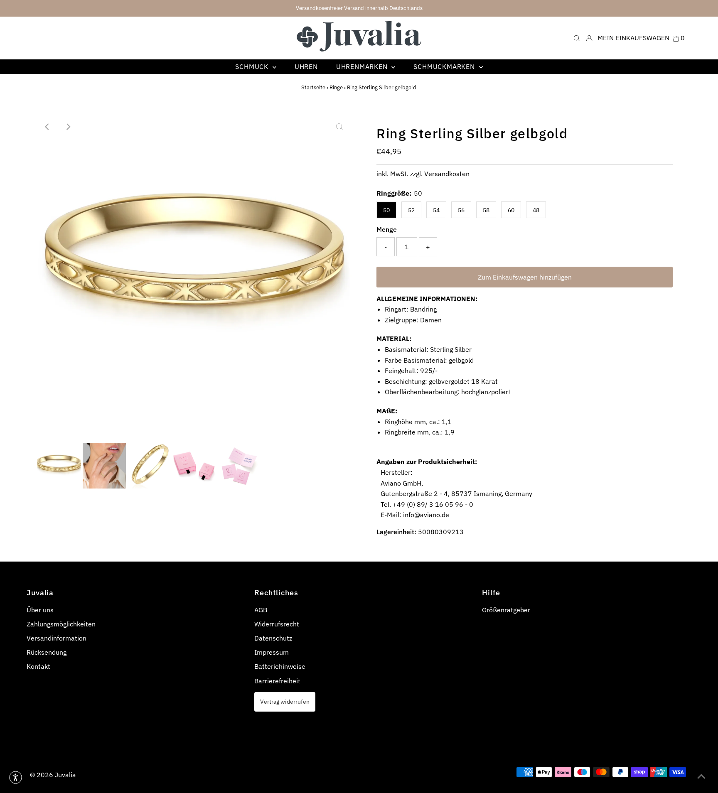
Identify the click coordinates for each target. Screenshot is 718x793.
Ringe (336, 87)
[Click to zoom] (339, 127)
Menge (386, 229)
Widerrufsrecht (276, 624)
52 (411, 210)
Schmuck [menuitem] (252, 66)
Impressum (271, 652)
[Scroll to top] (701, 776)
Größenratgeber (506, 610)
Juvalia (65, 775)
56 (461, 210)
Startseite (313, 87)
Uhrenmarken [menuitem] (363, 66)
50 (386, 210)
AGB (260, 610)
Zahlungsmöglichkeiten (61, 624)
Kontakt (38, 666)
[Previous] (47, 127)
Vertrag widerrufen (285, 701)
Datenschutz (273, 638)
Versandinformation (56, 638)
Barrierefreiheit (277, 681)
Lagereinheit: (396, 532)
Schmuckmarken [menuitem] (445, 66)
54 (436, 210)
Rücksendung (46, 652)
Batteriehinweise (279, 666)
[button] (15, 777)
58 (486, 210)
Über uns (40, 610)
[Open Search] (576, 38)
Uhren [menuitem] (306, 66)
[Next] (68, 127)
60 (511, 210)
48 (536, 210)
